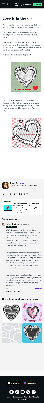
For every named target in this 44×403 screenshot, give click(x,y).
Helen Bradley (12, 224)
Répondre (38, 288)
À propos (8, 397)
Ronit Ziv (14, 183)
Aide (25, 397)
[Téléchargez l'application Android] (30, 383)
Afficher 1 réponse (13, 291)
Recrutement (17, 397)
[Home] (19, 4)
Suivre (22, 183)
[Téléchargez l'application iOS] (14, 383)
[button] (3, 4)
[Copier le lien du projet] (10, 194)
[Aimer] (4, 194)
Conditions (23, 399)
